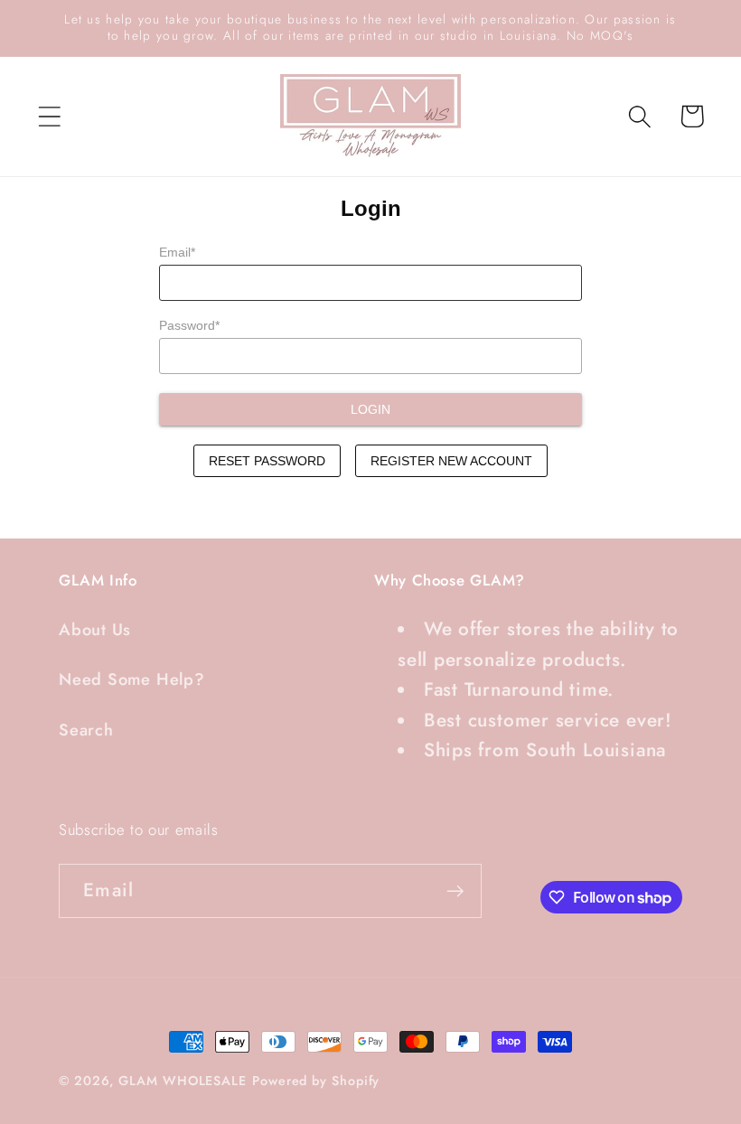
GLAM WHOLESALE (182, 1081)
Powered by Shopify (316, 1081)
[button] (49, 116)
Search (86, 730)
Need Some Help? (132, 679)
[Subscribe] (455, 891)
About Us (95, 630)
